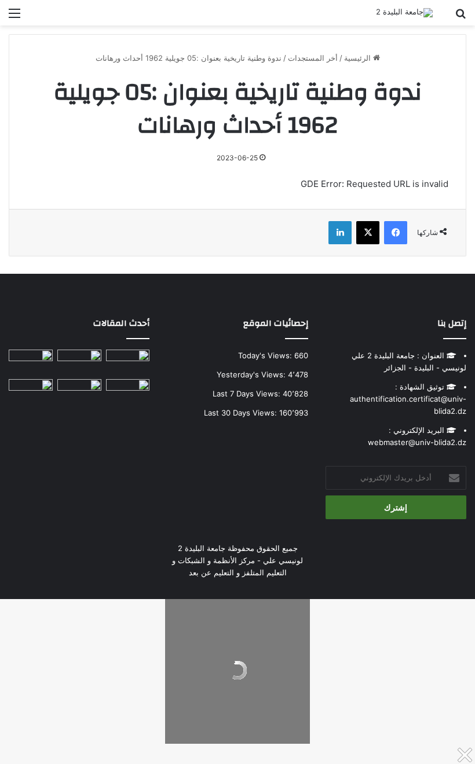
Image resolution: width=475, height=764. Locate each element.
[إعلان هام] (128, 394)
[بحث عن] (460, 17)
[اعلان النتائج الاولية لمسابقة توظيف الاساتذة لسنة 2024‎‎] (31, 362)
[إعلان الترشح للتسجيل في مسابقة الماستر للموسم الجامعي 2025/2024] (79, 362)
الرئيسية (358, 58)
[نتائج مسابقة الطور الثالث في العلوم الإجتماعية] (31, 391)
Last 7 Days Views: (248, 393)
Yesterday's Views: (252, 374)
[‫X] (367, 232)
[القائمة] (14, 17)
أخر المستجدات (313, 58)
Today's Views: (266, 355)
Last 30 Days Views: (241, 412)
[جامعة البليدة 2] (404, 12)
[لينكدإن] (340, 232)
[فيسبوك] (395, 232)
